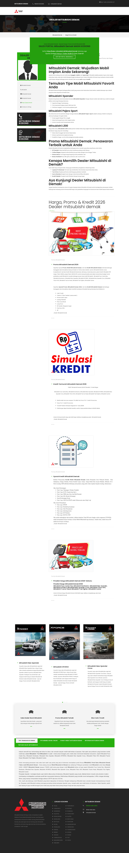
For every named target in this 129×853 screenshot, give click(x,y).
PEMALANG (57, 827)
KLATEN (69, 816)
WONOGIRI (70, 822)
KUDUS (69, 840)
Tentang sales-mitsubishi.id (28, 745)
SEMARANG (57, 811)
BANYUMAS (70, 819)
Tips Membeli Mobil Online (48, 740)
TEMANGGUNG (71, 830)
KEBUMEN (56, 843)
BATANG (69, 809)
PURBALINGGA (58, 838)
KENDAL (56, 830)
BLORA (55, 824)
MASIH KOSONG (39, 4)
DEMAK (69, 835)
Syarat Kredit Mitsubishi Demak (71, 740)
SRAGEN (56, 835)
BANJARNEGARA (58, 840)
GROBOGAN (70, 827)
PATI (68, 838)
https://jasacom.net (27, 103)
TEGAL (55, 806)
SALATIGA (56, 814)
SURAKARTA (57, 809)
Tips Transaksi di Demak (27, 740)
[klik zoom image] (82, 233)
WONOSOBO (70, 814)
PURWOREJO (70, 806)
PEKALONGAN (57, 816)
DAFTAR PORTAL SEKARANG (64, 57)
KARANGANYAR (71, 824)
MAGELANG (57, 819)
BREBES (56, 832)
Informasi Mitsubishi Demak (94, 740)
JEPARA (69, 832)
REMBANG (70, 811)
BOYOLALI (56, 822)
